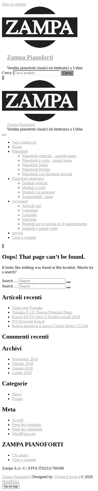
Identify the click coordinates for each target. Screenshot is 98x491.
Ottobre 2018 (22, 364)
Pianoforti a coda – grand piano (47, 160)
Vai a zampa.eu (24, 142)
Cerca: (7, 73)
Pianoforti (20, 151)
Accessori (20, 201)
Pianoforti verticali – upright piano (49, 156)
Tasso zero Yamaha (27, 308)
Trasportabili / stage (37, 196)
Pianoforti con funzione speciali (47, 174)
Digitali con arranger (38, 192)
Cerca (67, 73)
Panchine (29, 219)
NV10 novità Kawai (28, 321)
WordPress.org (23, 434)
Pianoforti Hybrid (36, 169)
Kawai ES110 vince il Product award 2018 (46, 317)
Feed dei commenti (27, 429)
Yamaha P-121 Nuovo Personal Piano (42, 312)
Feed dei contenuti (26, 424)
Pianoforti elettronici (28, 178)
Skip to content (14, 4)
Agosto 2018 (22, 368)
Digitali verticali (34, 183)
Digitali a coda (33, 187)
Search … (10, 281)
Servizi (17, 233)
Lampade (29, 215)
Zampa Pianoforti (30, 57)
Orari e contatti (24, 237)
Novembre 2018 (25, 359)
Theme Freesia (66, 477)
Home (17, 147)
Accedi (17, 420)
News (16, 394)
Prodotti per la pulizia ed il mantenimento (54, 224)
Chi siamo (20, 455)
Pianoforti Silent (35, 165)
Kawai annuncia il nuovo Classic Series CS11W (50, 326)
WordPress (10, 481)
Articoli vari (31, 206)
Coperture (30, 210)
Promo (17, 399)
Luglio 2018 (22, 373)
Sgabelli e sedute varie (40, 228)
